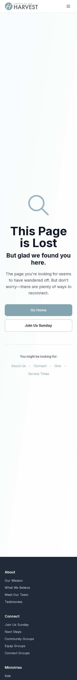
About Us (18, 366)
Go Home (38, 310)
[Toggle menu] (68, 6)
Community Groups (19, 639)
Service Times (38, 374)
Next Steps (13, 632)
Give (57, 366)
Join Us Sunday (38, 325)
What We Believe (17, 588)
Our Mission (14, 580)
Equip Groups (15, 646)
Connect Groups (17, 653)
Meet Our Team (16, 595)
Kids (8, 676)
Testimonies (13, 602)
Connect (40, 366)
